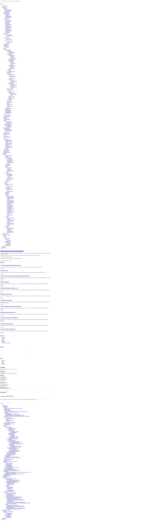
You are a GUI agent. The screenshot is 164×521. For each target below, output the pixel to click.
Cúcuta (3, 340)
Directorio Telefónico (3, 392)
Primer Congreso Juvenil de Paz (4, 270)
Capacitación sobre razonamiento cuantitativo (6, 294)
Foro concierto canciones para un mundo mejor (6, 300)
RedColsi (3, 364)
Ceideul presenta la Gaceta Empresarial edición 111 (12, 251)
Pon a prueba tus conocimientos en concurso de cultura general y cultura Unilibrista (10, 306)
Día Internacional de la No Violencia (4, 282)
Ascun (3, 363)
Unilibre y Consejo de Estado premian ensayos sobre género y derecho (9, 288)
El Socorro (3, 341)
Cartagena (3, 339)
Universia (3, 360)
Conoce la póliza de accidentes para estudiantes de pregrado (7, 329)
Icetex (3, 362)
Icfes (2, 361)
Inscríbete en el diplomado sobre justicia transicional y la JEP (7, 312)
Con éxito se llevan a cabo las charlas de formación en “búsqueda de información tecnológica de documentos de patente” (15, 275)
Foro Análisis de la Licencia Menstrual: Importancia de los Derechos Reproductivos (10, 265)
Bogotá (3, 338)
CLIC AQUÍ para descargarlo (18, 258)
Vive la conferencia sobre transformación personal (6, 323)
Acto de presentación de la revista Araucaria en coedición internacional (9, 317)
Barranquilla (3, 337)
